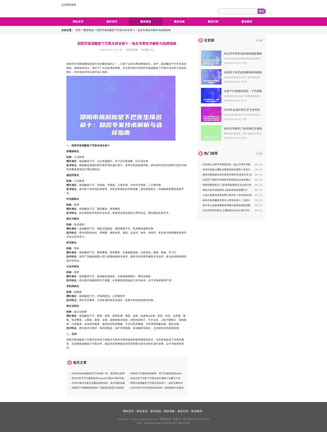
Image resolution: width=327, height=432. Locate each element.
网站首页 (78, 21)
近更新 (209, 40)
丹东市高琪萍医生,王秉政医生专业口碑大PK (226, 210)
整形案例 (246, 21)
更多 (260, 40)
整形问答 (213, 21)
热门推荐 (211, 153)
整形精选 (145, 21)
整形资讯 (111, 21)
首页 (78, 30)
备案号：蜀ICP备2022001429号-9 (191, 419)
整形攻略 (179, 21)
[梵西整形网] (68, 4)
